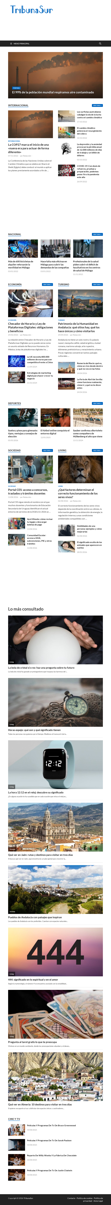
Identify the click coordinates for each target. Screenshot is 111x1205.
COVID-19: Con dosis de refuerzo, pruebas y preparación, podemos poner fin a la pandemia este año (88, 171)
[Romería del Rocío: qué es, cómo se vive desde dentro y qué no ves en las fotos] (66, 363)
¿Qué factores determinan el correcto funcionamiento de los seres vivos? (78, 493)
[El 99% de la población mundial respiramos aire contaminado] (55, 75)
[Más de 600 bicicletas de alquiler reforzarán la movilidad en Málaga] (23, 248)
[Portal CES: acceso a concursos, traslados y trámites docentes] (30, 470)
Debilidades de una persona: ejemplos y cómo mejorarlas (89, 529)
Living (60, 486)
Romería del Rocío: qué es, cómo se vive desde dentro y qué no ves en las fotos (90, 366)
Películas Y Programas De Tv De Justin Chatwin (49, 1170)
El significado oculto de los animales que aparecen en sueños (89, 545)
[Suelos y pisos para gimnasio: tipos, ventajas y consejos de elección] (23, 417)
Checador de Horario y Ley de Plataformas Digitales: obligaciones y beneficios (30, 327)
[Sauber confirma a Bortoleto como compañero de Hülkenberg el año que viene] (88, 417)
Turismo (61, 320)
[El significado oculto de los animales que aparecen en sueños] (66, 542)
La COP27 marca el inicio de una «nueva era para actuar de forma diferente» (28, 148)
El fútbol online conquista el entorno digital (55, 432)
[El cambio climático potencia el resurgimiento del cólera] (66, 128)
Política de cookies (84, 1198)
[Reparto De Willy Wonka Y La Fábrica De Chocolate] (16, 1155)
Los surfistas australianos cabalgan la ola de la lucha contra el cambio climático (89, 114)
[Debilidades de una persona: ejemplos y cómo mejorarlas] (66, 526)
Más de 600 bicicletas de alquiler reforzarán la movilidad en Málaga (20, 264)
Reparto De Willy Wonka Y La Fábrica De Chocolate (52, 1155)
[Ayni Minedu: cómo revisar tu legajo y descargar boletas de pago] (16, 519)
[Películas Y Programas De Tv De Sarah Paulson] (16, 1140)
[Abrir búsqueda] (100, 44)
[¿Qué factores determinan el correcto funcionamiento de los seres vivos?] (80, 470)
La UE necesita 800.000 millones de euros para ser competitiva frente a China (40, 359)
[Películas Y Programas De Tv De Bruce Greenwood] (16, 1125)
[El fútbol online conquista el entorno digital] (55, 417)
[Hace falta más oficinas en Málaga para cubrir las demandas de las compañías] (55, 248)
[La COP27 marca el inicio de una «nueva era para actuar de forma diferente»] (30, 112)
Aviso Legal (98, 1201)
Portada (16, 88)
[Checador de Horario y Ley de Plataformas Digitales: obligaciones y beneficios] (30, 304)
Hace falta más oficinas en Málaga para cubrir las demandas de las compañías (55, 264)
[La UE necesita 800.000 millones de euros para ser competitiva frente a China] (16, 357)
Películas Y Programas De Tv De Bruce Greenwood (51, 1125)
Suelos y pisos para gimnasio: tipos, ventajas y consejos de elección (23, 433)
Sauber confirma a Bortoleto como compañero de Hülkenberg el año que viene (87, 433)
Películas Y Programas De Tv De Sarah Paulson (49, 1140)
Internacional (14, 141)
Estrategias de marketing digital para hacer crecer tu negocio (40, 375)
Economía (12, 320)
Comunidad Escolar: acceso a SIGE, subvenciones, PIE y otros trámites (39, 539)
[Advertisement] (57, 30)
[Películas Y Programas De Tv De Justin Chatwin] (16, 1170)
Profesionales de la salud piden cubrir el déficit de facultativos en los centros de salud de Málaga (86, 266)
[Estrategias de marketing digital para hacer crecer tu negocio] (16, 373)
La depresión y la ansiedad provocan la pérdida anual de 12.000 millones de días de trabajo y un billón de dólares (89, 150)
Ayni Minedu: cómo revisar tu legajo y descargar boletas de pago (40, 522)
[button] (99, 75)
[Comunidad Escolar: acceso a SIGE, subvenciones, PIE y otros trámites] (16, 535)
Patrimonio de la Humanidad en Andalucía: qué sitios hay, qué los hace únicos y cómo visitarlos (78, 327)
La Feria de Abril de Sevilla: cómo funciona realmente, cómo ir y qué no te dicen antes (90, 383)
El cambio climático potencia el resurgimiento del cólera (89, 131)
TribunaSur (28, 1198)
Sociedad (12, 486)
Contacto (71, 1198)
